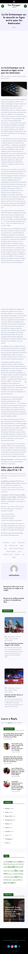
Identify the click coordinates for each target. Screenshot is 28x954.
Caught (6, 638)
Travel (6, 843)
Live (21, 870)
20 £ (4, 290)
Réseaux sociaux (8, 554)
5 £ (3, 287)
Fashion (7, 823)
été (15, 882)
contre (5, 867)
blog (23, 864)
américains (6, 542)
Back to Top (15, 951)
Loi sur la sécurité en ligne (16, 548)
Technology (8, 839)
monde (9, 873)
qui (10, 879)
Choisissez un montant (8, 298)
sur (23, 554)
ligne (22, 545)
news (6, 835)
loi (6, 548)
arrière (14, 861)
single (14, 879)
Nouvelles (20, 873)
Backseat (6, 864)
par (6, 876)
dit (20, 867)
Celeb (6, 812)
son (19, 879)
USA (14, 557)
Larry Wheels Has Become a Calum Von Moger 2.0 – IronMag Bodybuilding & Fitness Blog (18, 771)
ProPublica (6, 879)
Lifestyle (14, 76)
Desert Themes (14, 942)
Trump (8, 882)
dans (10, 867)
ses (11, 879)
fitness (9, 870)
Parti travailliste (11, 551)
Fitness (7, 827)
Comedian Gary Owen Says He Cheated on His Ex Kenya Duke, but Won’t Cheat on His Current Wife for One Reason (14, 909)
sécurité (18, 554)
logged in (10, 722)
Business (7, 808)
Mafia (6, 873)
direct (17, 867)
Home (14, 27)
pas (8, 876)
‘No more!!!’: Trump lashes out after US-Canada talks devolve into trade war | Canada (18, 747)
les (6, 545)
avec (20, 861)
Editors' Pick (8, 816)
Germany (18, 688)
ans (7, 861)
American (18, 636)
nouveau (16, 873)
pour (20, 551)
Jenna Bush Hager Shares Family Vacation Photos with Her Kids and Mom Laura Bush (14, 735)
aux (17, 861)
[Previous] (21, 894)
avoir (23, 861)
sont (21, 879)
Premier (21, 876)
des (13, 867)
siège (16, 879)
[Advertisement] (14, 49)
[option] (14, 910)
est (22, 867)
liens (19, 870)
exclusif (5, 870)
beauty (20, 864)
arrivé (14, 542)
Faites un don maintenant (9, 302)
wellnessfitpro (7, 76)
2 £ (3, 284)
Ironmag (12, 870)
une (12, 882)
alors (5, 861)
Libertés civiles (14, 545)
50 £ (4, 293)
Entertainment (9, 820)
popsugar (12, 876)
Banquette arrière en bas (13, 864)
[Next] (23, 894)
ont (4, 876)
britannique (22, 542)
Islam (6, 690)
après (10, 861)
